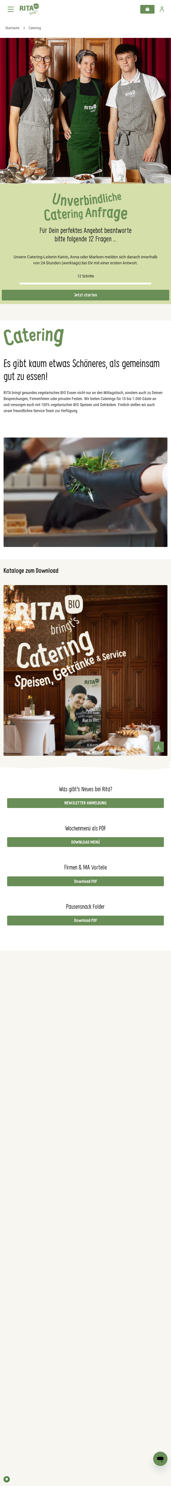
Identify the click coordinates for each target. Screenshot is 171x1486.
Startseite (12, 28)
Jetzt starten (85, 295)
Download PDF (85, 881)
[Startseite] (29, 9)
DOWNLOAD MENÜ (85, 842)
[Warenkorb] (147, 9)
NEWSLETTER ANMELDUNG (85, 803)
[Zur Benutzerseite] (162, 9)
